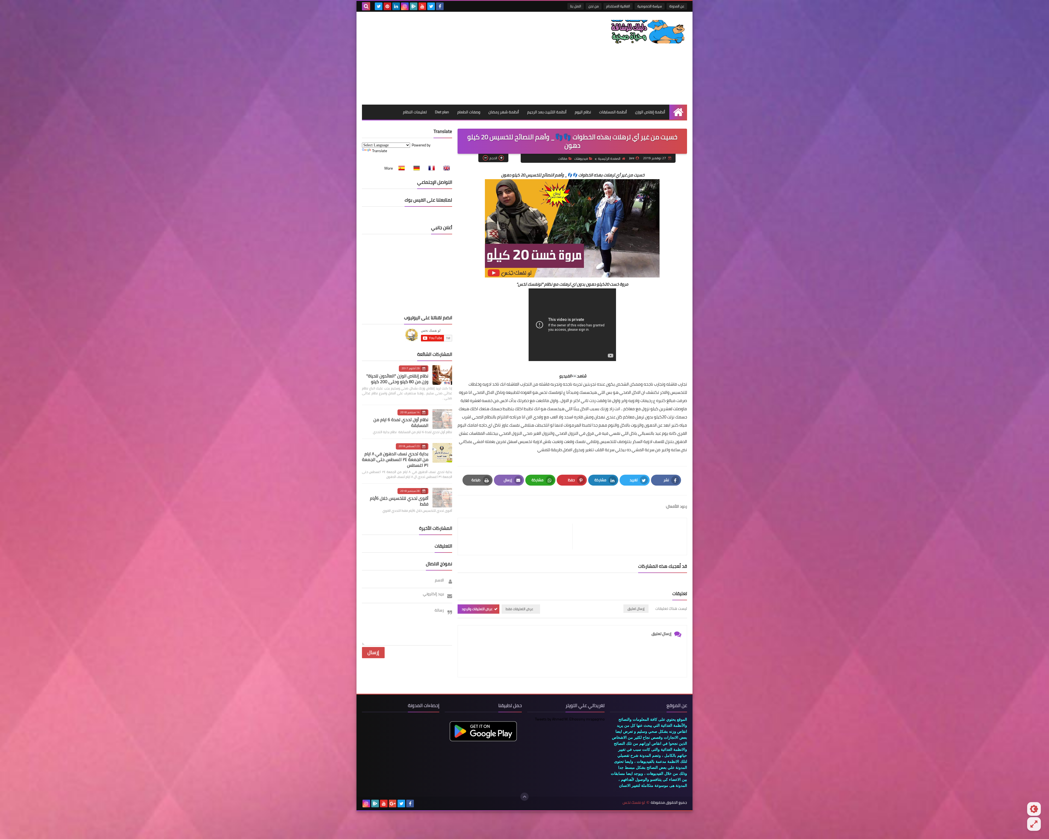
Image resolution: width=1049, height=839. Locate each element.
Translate (379, 150)
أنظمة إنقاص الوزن (650, 112)
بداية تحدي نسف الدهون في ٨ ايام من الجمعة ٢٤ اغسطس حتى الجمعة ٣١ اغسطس (395, 459)
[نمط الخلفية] (1034, 824)
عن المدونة (676, 6)
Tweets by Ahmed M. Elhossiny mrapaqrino (570, 719)
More (388, 168)
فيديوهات (581, 158)
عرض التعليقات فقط (519, 609)
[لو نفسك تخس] (647, 31)
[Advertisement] (461, 58)
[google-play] (413, 6)
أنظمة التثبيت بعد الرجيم (547, 112)
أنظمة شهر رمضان (503, 112)
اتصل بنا (575, 6)
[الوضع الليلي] (1034, 809)
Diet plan (442, 112)
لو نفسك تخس (634, 802)
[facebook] (440, 6)
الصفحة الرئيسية (609, 158)
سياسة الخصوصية (649, 6)
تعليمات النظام (415, 112)
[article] (517, 537)
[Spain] (400, 168)
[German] (415, 168)
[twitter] (431, 6)
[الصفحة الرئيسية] (678, 112)
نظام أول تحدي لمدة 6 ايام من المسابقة (400, 422)
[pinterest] (387, 6)
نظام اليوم (583, 112)
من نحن (593, 6)
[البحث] (366, 6)
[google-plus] (392, 803)
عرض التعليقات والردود (477, 609)
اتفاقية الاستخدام (618, 6)
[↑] (524, 797)
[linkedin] (396, 6)
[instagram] (405, 6)
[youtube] (422, 6)
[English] (445, 168)
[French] (430, 168)
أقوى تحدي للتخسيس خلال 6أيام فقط (399, 501)
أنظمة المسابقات (613, 112)
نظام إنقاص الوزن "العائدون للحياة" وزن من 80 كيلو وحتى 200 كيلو (397, 379)
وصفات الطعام (468, 112)
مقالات (562, 158)
